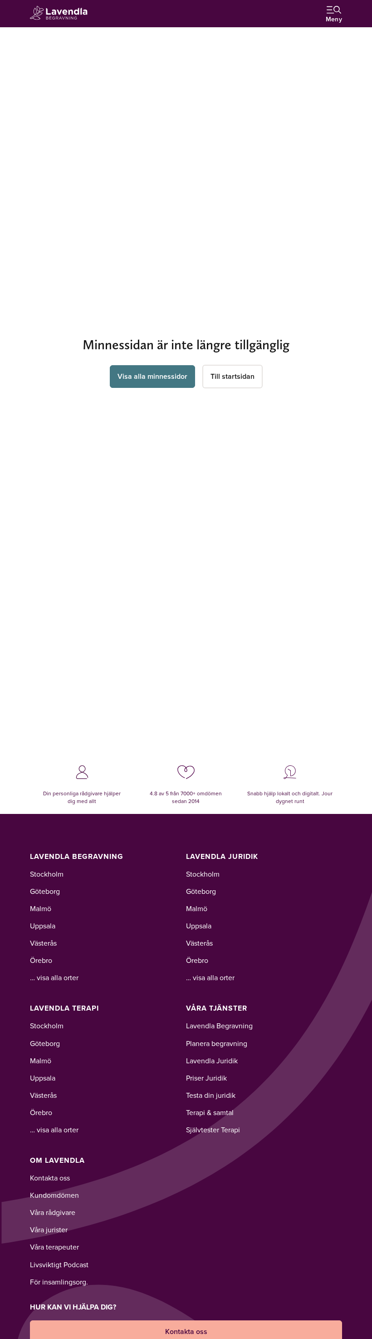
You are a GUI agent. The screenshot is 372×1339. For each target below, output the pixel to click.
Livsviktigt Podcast (59, 1265)
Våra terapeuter (54, 1247)
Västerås (43, 943)
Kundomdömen (54, 1195)
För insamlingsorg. (59, 1282)
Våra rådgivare (52, 1212)
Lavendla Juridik (222, 856)
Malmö (40, 908)
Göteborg (45, 891)
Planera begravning (216, 1043)
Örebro (41, 960)
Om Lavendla (57, 1160)
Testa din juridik (210, 1095)
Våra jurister (49, 1230)
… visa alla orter (54, 977)
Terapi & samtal (210, 1112)
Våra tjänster (216, 1008)
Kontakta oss (50, 1178)
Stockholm (47, 874)
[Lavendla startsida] (61, 13)
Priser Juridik (206, 1078)
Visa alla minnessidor (152, 376)
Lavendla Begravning (76, 856)
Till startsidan (232, 376)
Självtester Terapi (213, 1130)
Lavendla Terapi (64, 1008)
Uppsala (42, 926)
